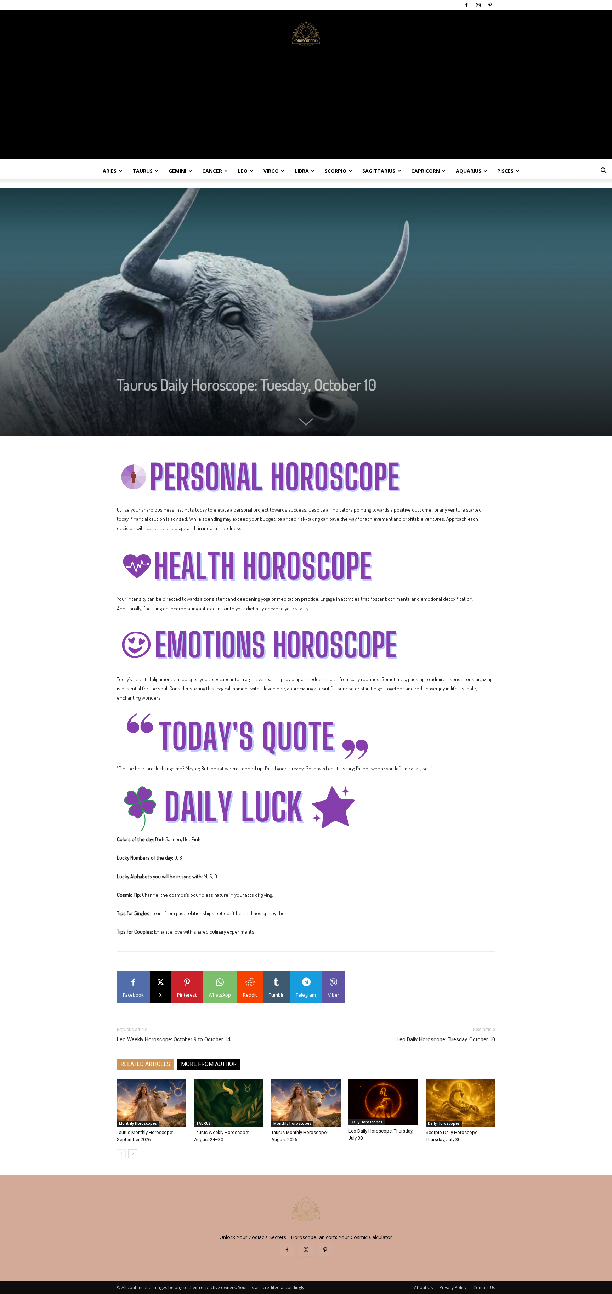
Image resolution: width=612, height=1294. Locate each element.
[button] (603, 171)
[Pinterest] (489, 5)
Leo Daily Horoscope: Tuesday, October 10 (446, 1039)
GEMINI (177, 170)
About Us (423, 1287)
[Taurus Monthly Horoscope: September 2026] (151, 1103)
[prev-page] (121, 1153)
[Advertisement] (306, 109)
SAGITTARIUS (378, 170)
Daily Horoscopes (366, 1121)
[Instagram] (478, 5)
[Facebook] (466, 5)
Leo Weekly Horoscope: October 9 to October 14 (173, 1039)
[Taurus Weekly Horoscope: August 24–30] (229, 1103)
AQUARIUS (468, 170)
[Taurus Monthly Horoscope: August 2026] (306, 1103)
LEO (243, 170)
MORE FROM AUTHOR (209, 1064)
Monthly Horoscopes (138, 1123)
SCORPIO (335, 170)
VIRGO (271, 170)
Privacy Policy (453, 1287)
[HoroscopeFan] (306, 34)
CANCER (212, 170)
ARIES (110, 170)
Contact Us (484, 1287)
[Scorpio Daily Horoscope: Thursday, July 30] (460, 1103)
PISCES (505, 170)
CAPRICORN (425, 170)
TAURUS (142, 170)
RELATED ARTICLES (145, 1064)
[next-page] (132, 1153)
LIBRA (302, 170)
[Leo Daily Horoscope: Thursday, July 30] (383, 1102)
